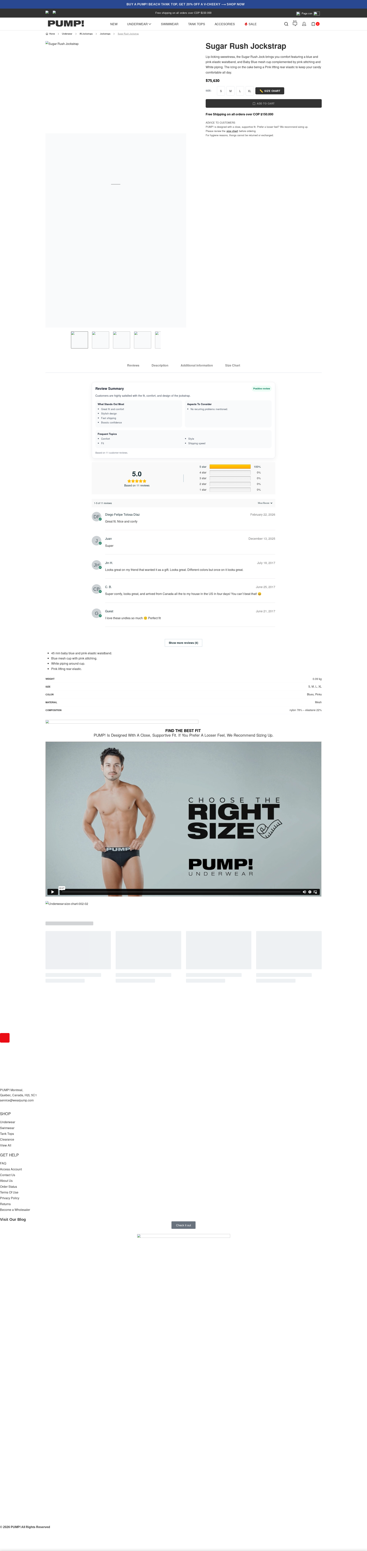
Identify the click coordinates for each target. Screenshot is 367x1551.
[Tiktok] (5, 1070)
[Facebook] (5, 1027)
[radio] (221, 90)
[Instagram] (5, 1038)
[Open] (286, 24)
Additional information (197, 365)
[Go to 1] (79, 340)
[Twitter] (5, 1049)
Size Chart (232, 365)
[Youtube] (5, 1060)
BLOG (295, 21)
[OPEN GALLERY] (115, 184)
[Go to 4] (142, 340)
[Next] (176, 184)
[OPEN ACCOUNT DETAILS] (304, 24)
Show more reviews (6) (183, 643)
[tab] (133, 365)
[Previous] (56, 184)
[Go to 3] (121, 340)
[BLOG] (295, 24)
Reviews (133, 365)
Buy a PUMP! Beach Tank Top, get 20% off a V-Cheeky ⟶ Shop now (186, 4)
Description (160, 365)
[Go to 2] (100, 340)
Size (208, 90)
